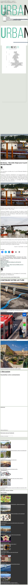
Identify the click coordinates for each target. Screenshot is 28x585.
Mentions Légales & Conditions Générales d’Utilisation (16, 19)
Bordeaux (9, 257)
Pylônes (11, 258)
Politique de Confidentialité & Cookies (13, 20)
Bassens (5, 257)
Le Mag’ (4, 8)
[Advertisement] (14, 88)
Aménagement (6, 13)
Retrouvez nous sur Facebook (7, 432)
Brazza (14, 257)
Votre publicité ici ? (4, 430)
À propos (5, 15)
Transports (24, 258)
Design (4, 14)
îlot (22, 257)
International (8, 10)
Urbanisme (5, 11)
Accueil (4, 7)
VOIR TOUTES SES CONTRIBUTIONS (10, 277)
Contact (4, 21)
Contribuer (8, 17)
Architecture (5, 12)
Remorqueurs (17, 258)
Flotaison (19, 257)
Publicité (8, 16)
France (7, 9)
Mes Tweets (4, 492)
